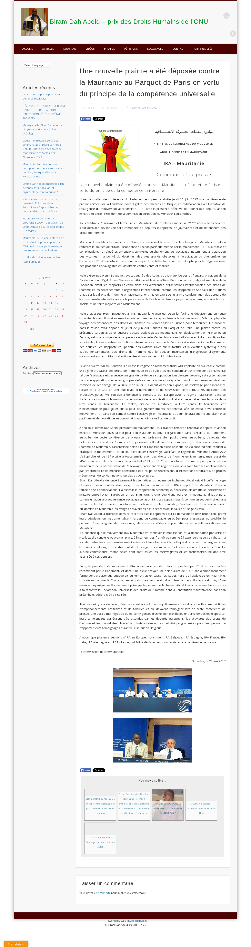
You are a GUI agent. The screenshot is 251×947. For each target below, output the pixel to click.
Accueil (27, 48)
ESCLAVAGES (155, 48)
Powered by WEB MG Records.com (126, 920)
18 (32, 309)
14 (50, 303)
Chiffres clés (203, 48)
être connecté (102, 893)
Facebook (233, 33)
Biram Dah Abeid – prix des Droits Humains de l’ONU (129, 21)
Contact (179, 48)
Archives (28, 373)
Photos (109, 48)
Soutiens (69, 48)
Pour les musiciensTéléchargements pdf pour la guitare (46, 390)
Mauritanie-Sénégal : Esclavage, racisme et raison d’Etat (201, 808)
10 (25, 303)
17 (25, 309)
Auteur (91, 107)
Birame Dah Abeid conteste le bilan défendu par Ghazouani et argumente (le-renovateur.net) (43, 188)
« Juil (32, 329)
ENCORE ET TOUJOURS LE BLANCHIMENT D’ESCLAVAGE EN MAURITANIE (167, 808)
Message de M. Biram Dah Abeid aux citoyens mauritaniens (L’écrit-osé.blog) (44, 129)
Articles (48, 48)
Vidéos (90, 48)
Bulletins (135, 107)
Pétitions (131, 48)
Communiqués (149, 107)
